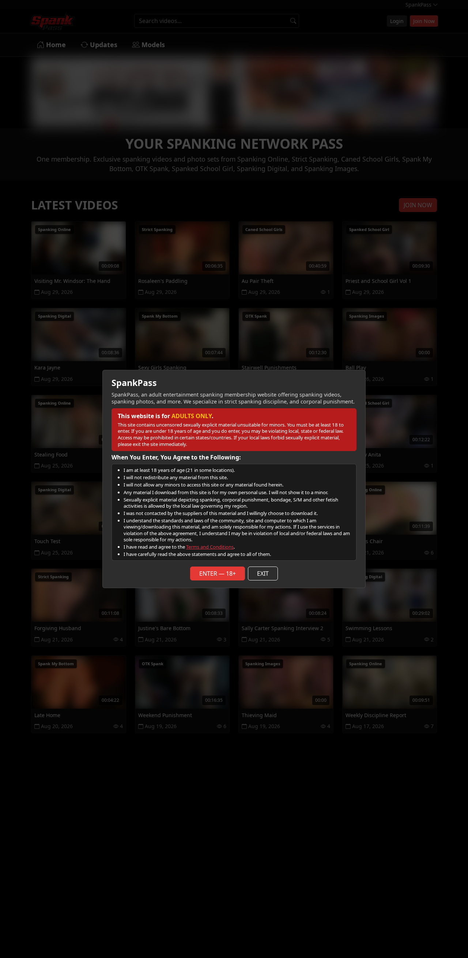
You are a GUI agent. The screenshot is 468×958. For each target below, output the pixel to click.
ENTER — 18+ (217, 573)
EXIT (263, 573)
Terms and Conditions (210, 547)
